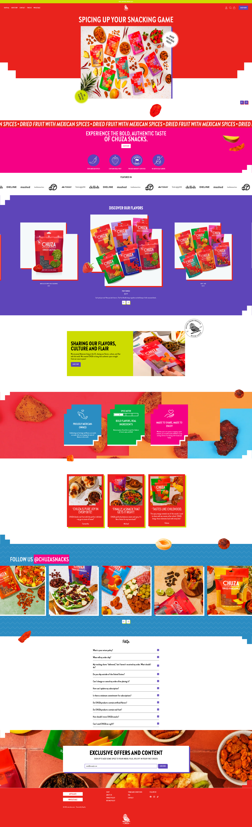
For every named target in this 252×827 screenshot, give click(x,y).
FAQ (129, 795)
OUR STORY (14, 8)
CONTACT (22, 8)
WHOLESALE (37, 8)
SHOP (107, 792)
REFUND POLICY (110, 801)
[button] (230, 7)
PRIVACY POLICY (110, 798)
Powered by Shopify (81, 807)
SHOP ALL (6, 8)
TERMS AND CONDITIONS (135, 792)
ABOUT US (109, 795)
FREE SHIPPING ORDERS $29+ (126, 2)
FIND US (29, 8)
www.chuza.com (71, 807)
